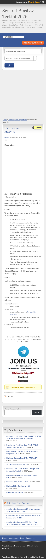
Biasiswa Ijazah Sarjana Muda (17, 119)
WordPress (40, 557)
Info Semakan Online (18, 503)
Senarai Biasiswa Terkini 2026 (19, 13)
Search (36, 412)
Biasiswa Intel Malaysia (12, 129)
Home (5, 119)
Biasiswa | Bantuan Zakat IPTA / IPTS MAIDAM (22, 458)
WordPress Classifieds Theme (13, 557)
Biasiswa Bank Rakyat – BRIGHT (17, 482)
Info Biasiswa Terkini (33, 43)
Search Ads (9, 65)
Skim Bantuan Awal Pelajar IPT (17, 464)
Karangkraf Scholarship (14, 493)
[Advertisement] (23, 94)
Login (38, 2)
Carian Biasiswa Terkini (12, 409)
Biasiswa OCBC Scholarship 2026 (18, 486)
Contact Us (30, 538)
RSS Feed (43, 2)
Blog (22, 538)
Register (32, 2)
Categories (13, 538)
